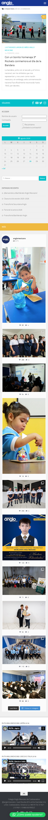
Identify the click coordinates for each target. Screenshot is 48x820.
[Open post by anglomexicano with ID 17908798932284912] (24, 580)
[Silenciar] (39, 748)
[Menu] (45, 3)
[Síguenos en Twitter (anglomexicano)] (40, 102)
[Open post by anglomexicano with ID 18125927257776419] (24, 537)
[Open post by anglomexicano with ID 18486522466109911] (24, 285)
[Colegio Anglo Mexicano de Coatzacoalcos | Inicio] (10, 3)
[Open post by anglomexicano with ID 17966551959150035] (24, 343)
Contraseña (6, 120)
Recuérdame (30, 125)
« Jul (3, 168)
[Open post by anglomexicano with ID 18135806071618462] (24, 684)
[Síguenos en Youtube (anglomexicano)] (36, 102)
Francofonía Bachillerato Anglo (15, 215)
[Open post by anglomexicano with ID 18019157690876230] (24, 650)
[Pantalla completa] (43, 748)
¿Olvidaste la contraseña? (31, 127)
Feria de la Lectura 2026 (13, 210)
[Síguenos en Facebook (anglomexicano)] (32, 102)
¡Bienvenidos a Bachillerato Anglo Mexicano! (20, 193)
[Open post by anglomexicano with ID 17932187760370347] (24, 436)
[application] (24, 738)
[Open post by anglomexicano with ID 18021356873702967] (24, 615)
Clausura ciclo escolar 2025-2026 (16, 199)
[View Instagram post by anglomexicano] (43, 320)
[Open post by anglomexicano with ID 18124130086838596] (24, 494)
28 (30, 161)
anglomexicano (24, 249)
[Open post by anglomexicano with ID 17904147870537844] (24, 377)
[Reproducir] (5, 748)
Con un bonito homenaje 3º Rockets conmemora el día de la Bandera (23, 61)
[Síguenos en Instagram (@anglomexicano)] (44, 102)
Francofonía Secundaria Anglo (15, 204)
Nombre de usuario (9, 116)
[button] (24, 738)
